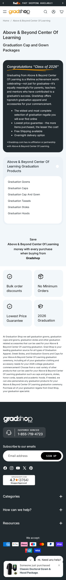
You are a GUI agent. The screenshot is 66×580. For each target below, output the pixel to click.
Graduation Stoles (18, 207)
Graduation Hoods (19, 213)
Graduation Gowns (19, 181)
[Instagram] (11, 468)
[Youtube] (18, 468)
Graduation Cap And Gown (24, 194)
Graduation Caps (18, 188)
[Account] (54, 12)
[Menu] (5, 11)
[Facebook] (5, 468)
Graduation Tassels (19, 200)
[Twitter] (24, 468)
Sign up (51, 456)
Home (6, 20)
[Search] (45, 12)
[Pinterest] (31, 468)
